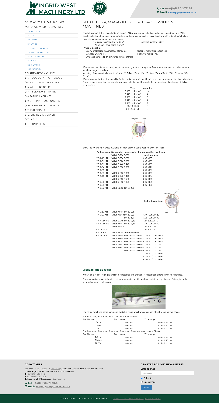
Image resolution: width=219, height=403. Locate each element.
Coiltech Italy (56, 368)
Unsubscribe (150, 381)
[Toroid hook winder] (138, 129)
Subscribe (148, 378)
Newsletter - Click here (36, 373)
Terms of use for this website (128, 398)
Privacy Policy (153, 398)
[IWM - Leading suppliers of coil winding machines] (109, 8)
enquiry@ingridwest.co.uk (182, 12)
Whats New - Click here (36, 376)
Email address (148, 368)
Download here (59, 379)
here (72, 371)
